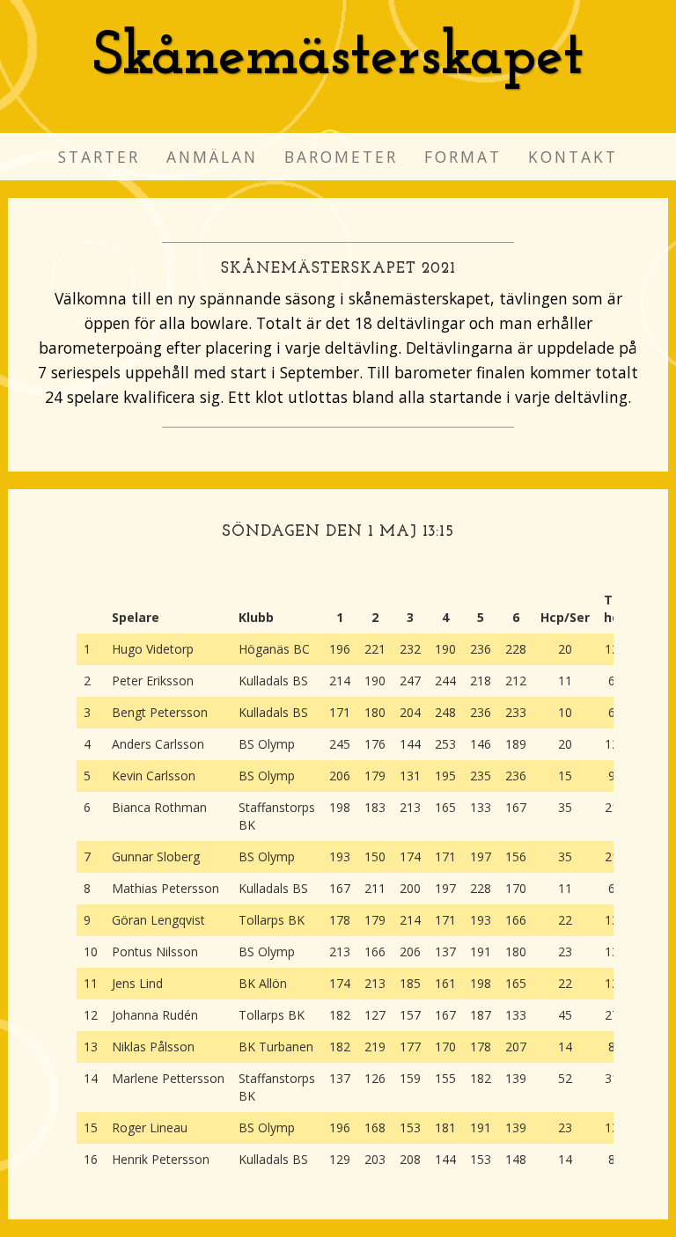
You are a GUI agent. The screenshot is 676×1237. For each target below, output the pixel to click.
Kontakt (573, 156)
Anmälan (212, 156)
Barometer (341, 156)
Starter (99, 156)
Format (463, 156)
